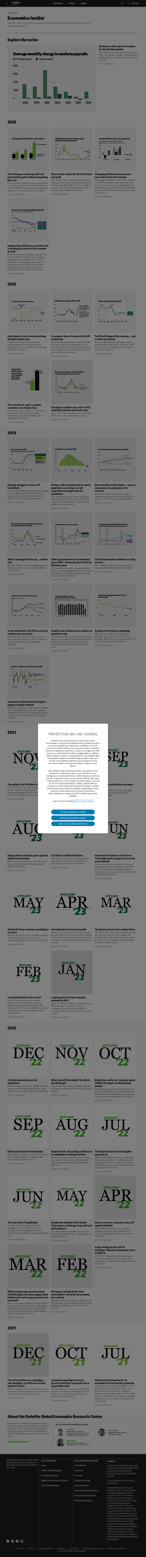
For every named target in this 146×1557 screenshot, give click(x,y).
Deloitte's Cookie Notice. (82, 801)
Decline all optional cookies (73, 818)
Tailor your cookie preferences (72, 824)
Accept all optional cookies (73, 812)
